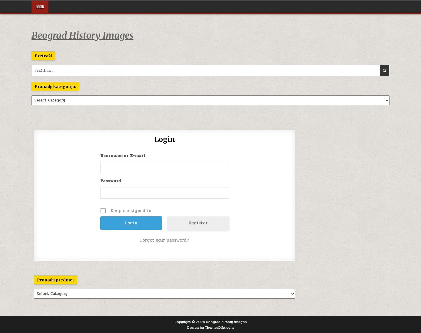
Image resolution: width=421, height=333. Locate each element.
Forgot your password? (164, 240)
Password (110, 180)
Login (40, 6)
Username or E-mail (122, 155)
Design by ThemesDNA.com (210, 327)
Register (198, 223)
